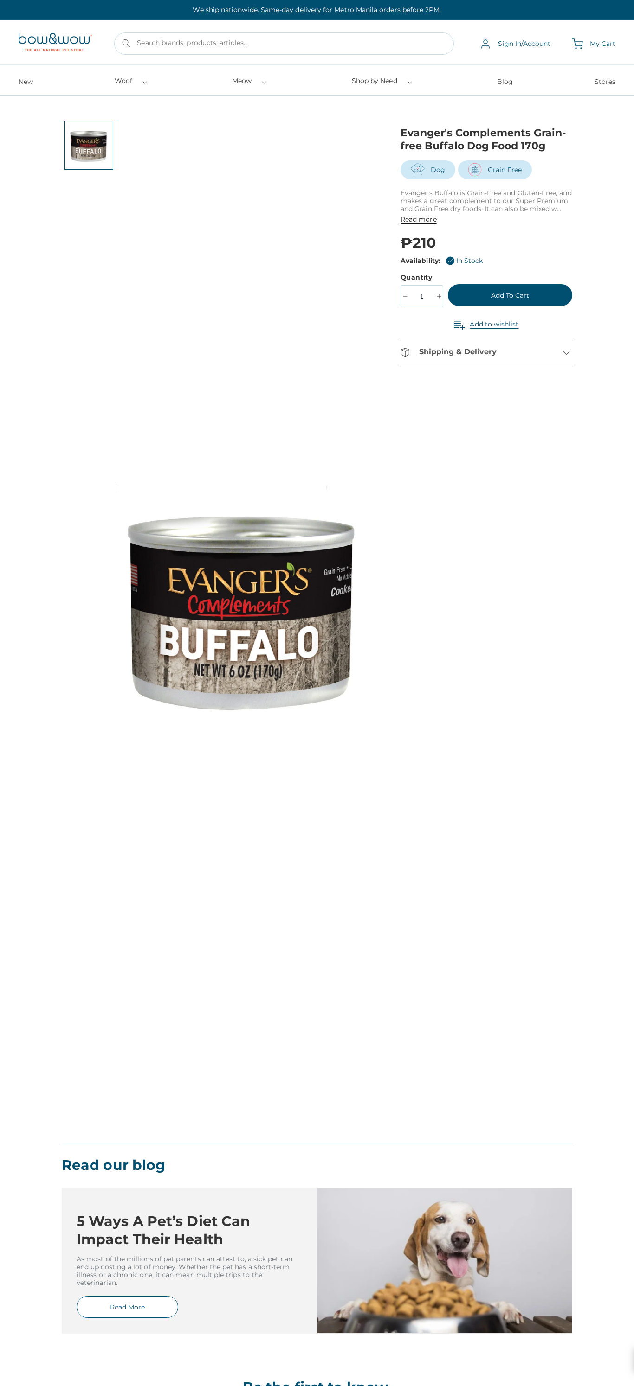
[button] (130, 83)
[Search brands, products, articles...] (126, 43)
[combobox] (284, 44)
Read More (127, 1307)
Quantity (417, 277)
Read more (419, 219)
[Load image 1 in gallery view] (88, 145)
